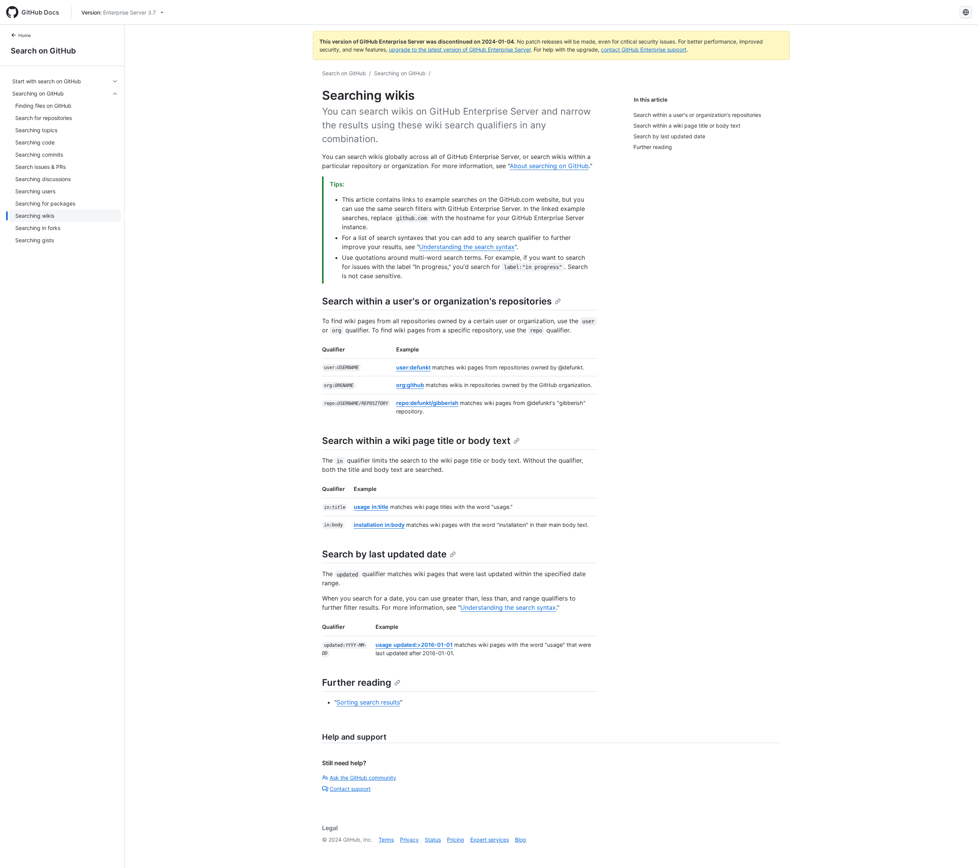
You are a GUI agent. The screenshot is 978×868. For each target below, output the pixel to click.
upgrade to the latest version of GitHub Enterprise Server (460, 49)
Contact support (350, 788)
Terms (386, 839)
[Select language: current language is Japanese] (966, 12)
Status (433, 839)
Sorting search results (368, 702)
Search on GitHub (43, 50)
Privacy (409, 839)
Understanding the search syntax (467, 247)
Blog (520, 839)
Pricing (455, 839)
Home (24, 35)
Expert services (489, 839)
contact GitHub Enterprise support (644, 49)
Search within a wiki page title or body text (416, 440)
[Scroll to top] (961, 851)
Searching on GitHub (400, 73)
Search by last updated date (384, 554)
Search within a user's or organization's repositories (437, 301)
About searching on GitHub (549, 166)
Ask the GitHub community (363, 777)
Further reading (356, 682)
